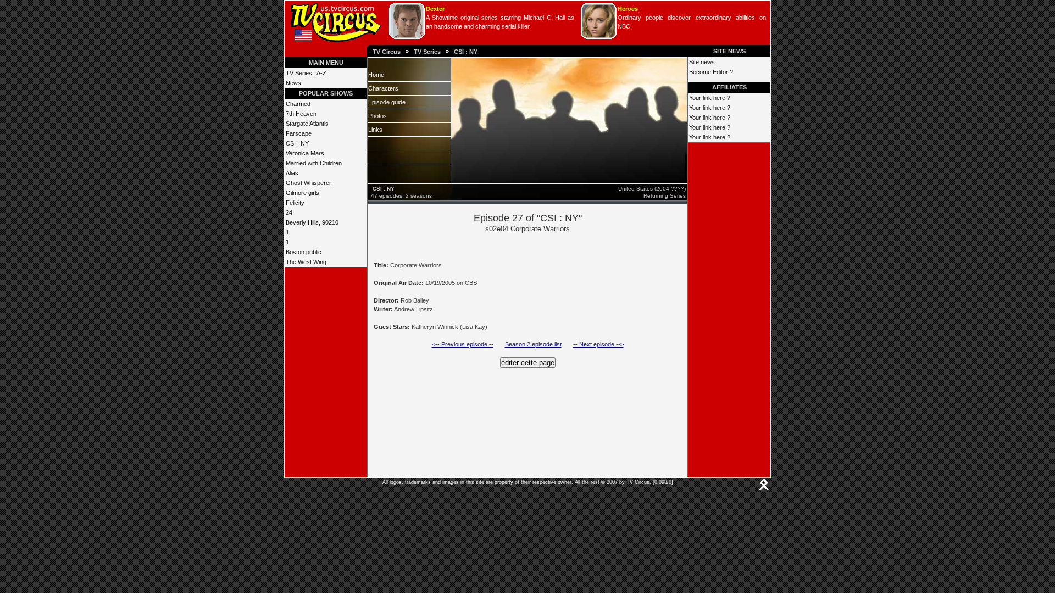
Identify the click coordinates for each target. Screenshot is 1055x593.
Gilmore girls (302, 192)
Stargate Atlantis (307, 123)
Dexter (435, 8)
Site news (702, 62)
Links (375, 129)
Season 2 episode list (533, 344)
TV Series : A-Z (306, 73)
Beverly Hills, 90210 (312, 222)
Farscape (299, 133)
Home (376, 74)
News (293, 83)
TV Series (427, 51)
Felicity (295, 202)
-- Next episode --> (598, 344)
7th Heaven (301, 113)
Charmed (298, 103)
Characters (383, 88)
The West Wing (306, 262)
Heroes (628, 8)
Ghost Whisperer (308, 183)
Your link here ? (709, 97)
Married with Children (314, 163)
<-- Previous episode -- (462, 344)
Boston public (303, 252)
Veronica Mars (305, 153)
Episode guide (387, 102)
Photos (377, 116)
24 (289, 212)
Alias (292, 173)
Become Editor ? (711, 72)
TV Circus (387, 51)
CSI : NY (465, 51)
